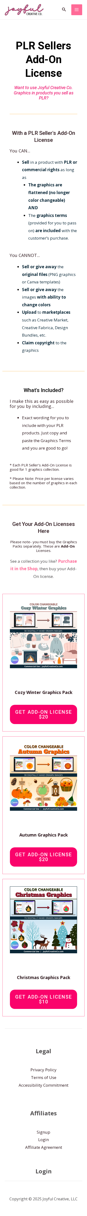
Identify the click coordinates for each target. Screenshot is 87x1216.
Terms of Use (43, 1077)
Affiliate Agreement (43, 1147)
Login (43, 1139)
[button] (64, 10)
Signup (43, 1132)
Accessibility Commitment (43, 1085)
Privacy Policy (43, 1069)
